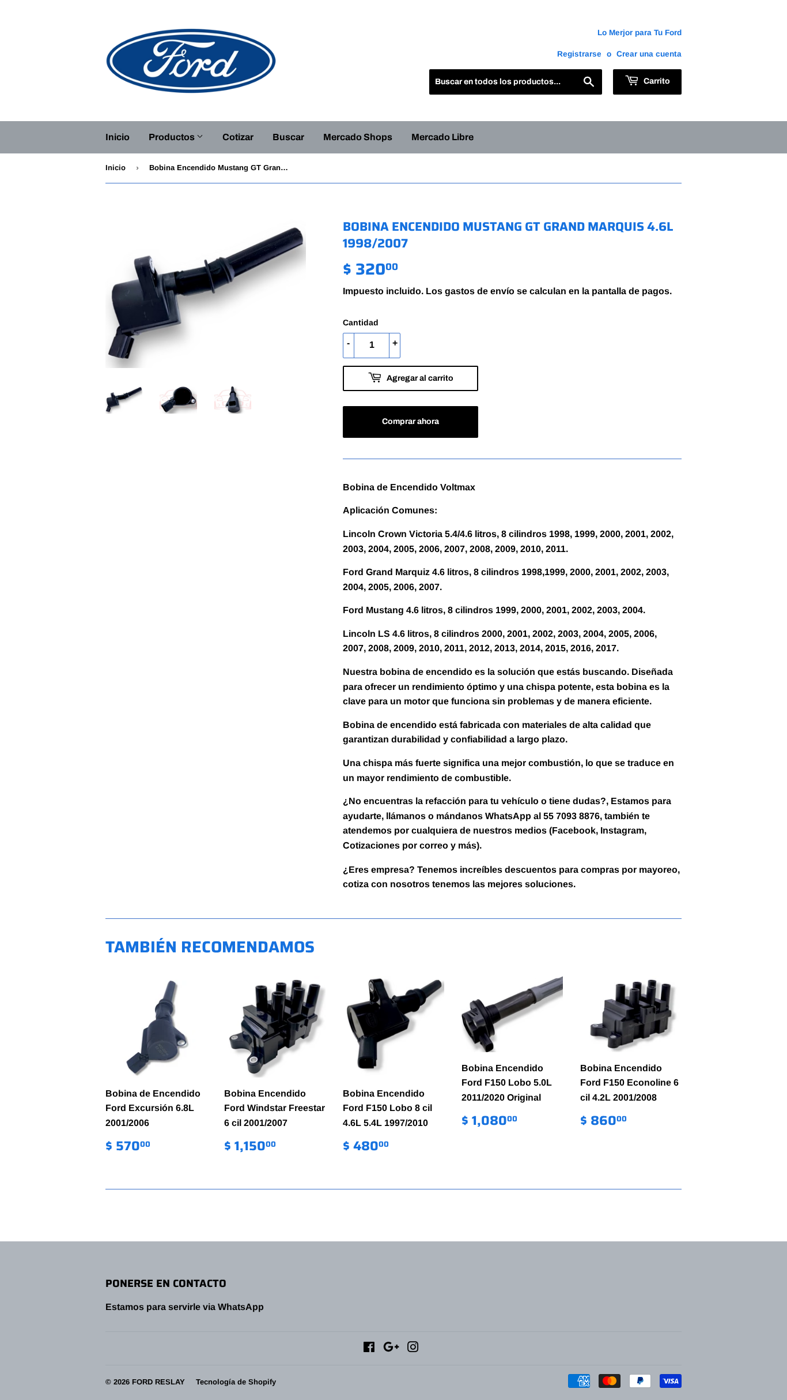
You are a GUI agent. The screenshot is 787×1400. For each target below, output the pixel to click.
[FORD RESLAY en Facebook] (369, 1348)
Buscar (288, 137)
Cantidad (361, 322)
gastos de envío (479, 291)
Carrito (656, 81)
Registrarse (579, 54)
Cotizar (237, 137)
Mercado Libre (442, 137)
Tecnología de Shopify (236, 1382)
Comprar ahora (410, 421)
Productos (172, 137)
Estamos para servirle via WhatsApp (184, 1307)
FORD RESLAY (158, 1382)
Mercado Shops (357, 137)
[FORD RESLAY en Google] (391, 1348)
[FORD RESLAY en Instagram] (413, 1348)
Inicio (117, 137)
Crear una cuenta (649, 54)
